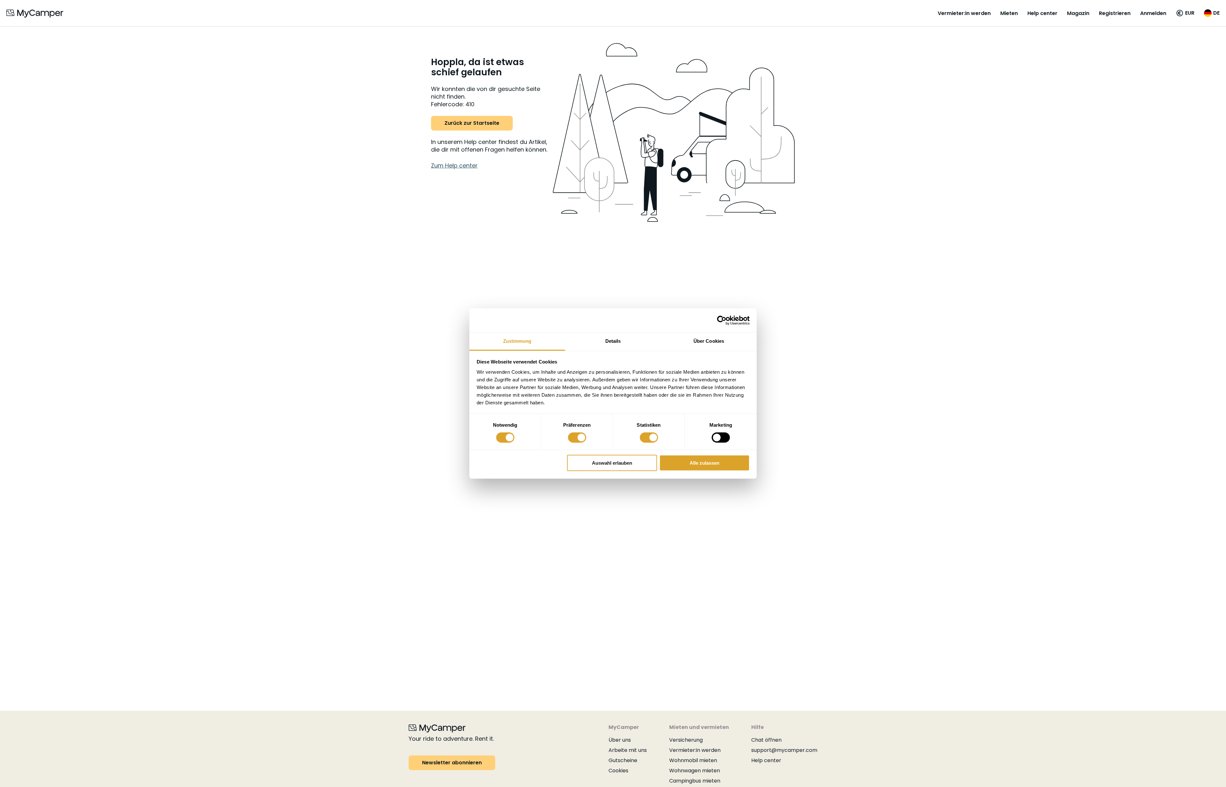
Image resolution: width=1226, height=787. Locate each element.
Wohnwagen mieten (694, 770)
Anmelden (1153, 13)
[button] (1185, 13)
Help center (1042, 13)
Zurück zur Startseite (471, 123)
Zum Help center (454, 165)
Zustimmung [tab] (517, 341)
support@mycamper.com (784, 750)
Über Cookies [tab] (708, 341)
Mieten (1009, 13)
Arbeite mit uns (628, 750)
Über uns (620, 740)
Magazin (1078, 13)
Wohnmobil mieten (693, 760)
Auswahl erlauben (612, 463)
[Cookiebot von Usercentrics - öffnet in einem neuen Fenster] (722, 320)
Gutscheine (623, 760)
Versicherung (686, 740)
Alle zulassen (704, 463)
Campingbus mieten (694, 780)
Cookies (618, 770)
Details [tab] (613, 341)
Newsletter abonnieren (452, 762)
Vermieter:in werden (964, 13)
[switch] (577, 437)
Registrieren (1115, 13)
